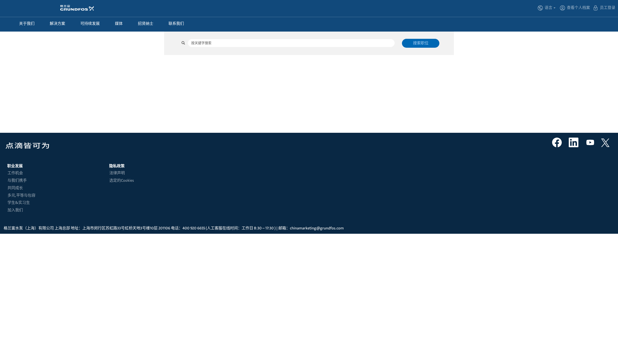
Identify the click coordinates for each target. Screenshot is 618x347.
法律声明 (117, 173)
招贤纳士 (145, 23)
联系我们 (176, 23)
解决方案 (57, 23)
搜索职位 (420, 43)
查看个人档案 (578, 7)
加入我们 (15, 210)
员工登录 (607, 7)
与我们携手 (17, 180)
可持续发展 (90, 23)
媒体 (119, 23)
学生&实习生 (18, 202)
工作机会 (15, 173)
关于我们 (27, 23)
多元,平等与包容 (21, 195)
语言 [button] (549, 7)
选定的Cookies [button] (121, 180)
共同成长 (15, 188)
